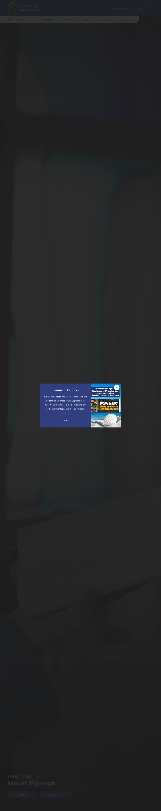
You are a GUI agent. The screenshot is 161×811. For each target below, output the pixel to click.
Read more (67, 421)
